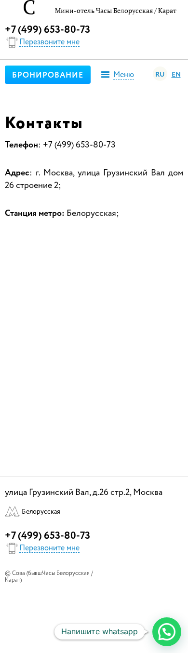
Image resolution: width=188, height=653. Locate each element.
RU (160, 74)
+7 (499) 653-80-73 (47, 30)
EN (176, 74)
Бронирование (47, 76)
